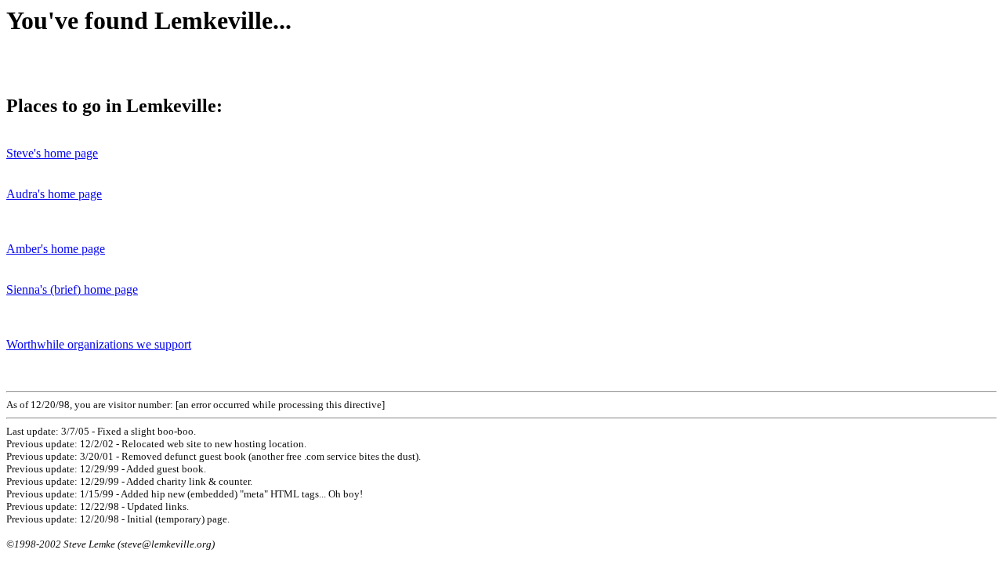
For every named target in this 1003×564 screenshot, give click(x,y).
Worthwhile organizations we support (98, 344)
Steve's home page (52, 153)
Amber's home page (55, 248)
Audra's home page (54, 194)
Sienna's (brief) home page (72, 289)
